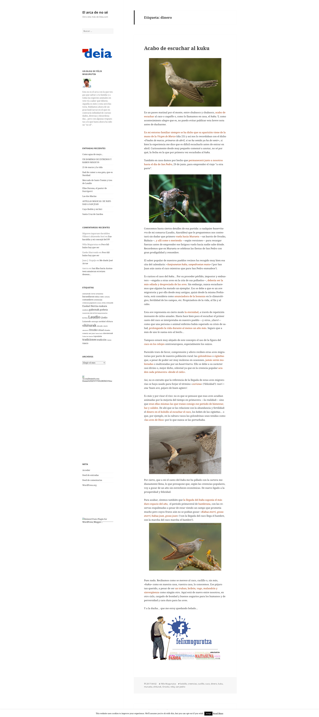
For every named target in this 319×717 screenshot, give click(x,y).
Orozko (93, 330)
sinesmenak (108, 333)
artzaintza (99, 294)
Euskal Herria (90, 306)
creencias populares (89, 303)
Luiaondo (86, 321)
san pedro (180, 686)
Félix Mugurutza (168, 683)
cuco (207, 683)
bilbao (97, 297)
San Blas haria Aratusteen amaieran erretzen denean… (97, 271)
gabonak (94, 309)
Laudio (94, 316)
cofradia (107, 297)
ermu (104, 303)
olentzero (85, 330)
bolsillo (183, 683)
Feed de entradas (90, 475)
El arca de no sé (95, 12)
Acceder (86, 470)
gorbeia (104, 309)
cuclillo (201, 683)
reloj (172, 686)
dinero (214, 683)
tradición (102, 339)
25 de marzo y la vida (92, 167)
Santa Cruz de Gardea (92, 214)
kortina (85, 318)
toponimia (97, 336)
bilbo (102, 297)
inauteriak (85, 313)
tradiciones (89, 339)
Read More (218, 713)
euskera (85, 310)
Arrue (93, 294)
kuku (220, 683)
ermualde (109, 303)
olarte (105, 326)
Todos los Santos (87, 336)
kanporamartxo (102, 313)
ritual (101, 330)
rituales (107, 330)
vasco (85, 343)
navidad (102, 321)
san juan (92, 333)
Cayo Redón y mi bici (92, 209)
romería (85, 333)
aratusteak (86, 294)
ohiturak (89, 325)
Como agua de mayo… (92, 154)
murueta (148, 686)
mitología (94, 321)
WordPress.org (89, 485)
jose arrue (93, 313)
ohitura (109, 321)
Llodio (104, 317)
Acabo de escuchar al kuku (176, 48)
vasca (109, 340)
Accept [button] (208, 713)
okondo (100, 326)
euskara (103, 306)
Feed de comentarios (92, 480)
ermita (99, 303)
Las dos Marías (89, 196)
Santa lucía (99, 333)
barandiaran (88, 296)
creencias (98, 299)
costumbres (87, 299)
